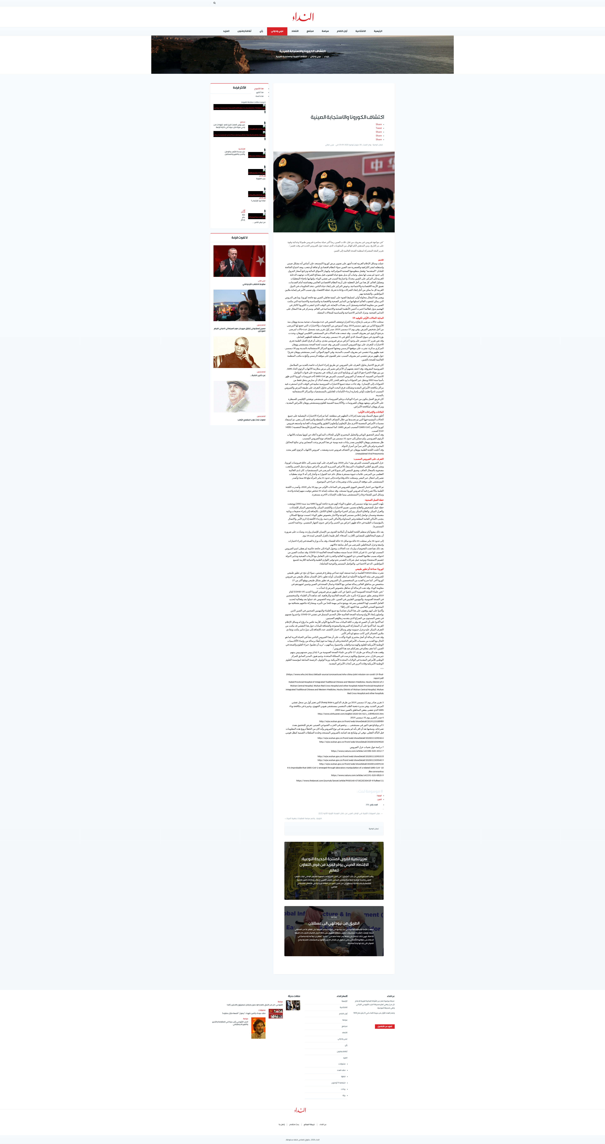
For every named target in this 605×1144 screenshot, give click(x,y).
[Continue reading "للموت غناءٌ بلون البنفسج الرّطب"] (239, 396)
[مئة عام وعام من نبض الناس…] (256, 216)
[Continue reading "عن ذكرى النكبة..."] (239, 352)
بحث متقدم (294, 1124)
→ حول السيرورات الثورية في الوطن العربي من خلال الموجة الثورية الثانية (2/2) (351, 813)
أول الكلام (343, 1014)
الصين (379, 799)
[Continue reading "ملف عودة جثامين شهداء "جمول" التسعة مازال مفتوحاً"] (276, 1014)
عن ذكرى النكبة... (257, 375)
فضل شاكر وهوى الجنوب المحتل (239, 159)
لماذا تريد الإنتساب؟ (258, 201)
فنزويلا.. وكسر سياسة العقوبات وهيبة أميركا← (303, 818)
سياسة (344, 1020)
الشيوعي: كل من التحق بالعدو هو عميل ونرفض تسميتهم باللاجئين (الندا (255, 1005)
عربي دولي (329, 145)
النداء (326, 57)
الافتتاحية (343, 1007)
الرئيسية (344, 1001)
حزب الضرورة (260, 179)
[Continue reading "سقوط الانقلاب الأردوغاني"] (239, 261)
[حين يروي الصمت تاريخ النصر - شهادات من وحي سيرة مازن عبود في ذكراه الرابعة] (256, 128)
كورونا (379, 795)
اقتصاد (344, 1032)
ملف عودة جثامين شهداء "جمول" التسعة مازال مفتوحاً (243, 1013)
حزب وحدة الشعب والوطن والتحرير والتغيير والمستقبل (235, 153)
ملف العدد (341, 1070)
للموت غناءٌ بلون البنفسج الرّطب (251, 420)
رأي (346, 1045)
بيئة (344, 1095)
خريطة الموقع (309, 1124)
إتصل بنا (282, 1124)
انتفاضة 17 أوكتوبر (339, 1083)
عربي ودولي (315, 57)
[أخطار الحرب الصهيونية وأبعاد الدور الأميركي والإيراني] (239, 107)
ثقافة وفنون (261, 325)
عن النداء (323, 1124)
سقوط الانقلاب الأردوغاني (253, 284)
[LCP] (302, 16)
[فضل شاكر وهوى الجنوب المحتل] (239, 134)
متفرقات (342, 1064)
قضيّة (343, 1076)
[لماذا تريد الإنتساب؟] (256, 194)
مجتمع (344, 1026)
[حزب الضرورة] (256, 172)
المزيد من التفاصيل (384, 1026)
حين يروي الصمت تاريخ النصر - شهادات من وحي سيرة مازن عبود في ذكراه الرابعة (229, 126)
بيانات (343, 1089)
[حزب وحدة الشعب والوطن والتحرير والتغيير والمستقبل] (256, 155)
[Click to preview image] (334, 192)
